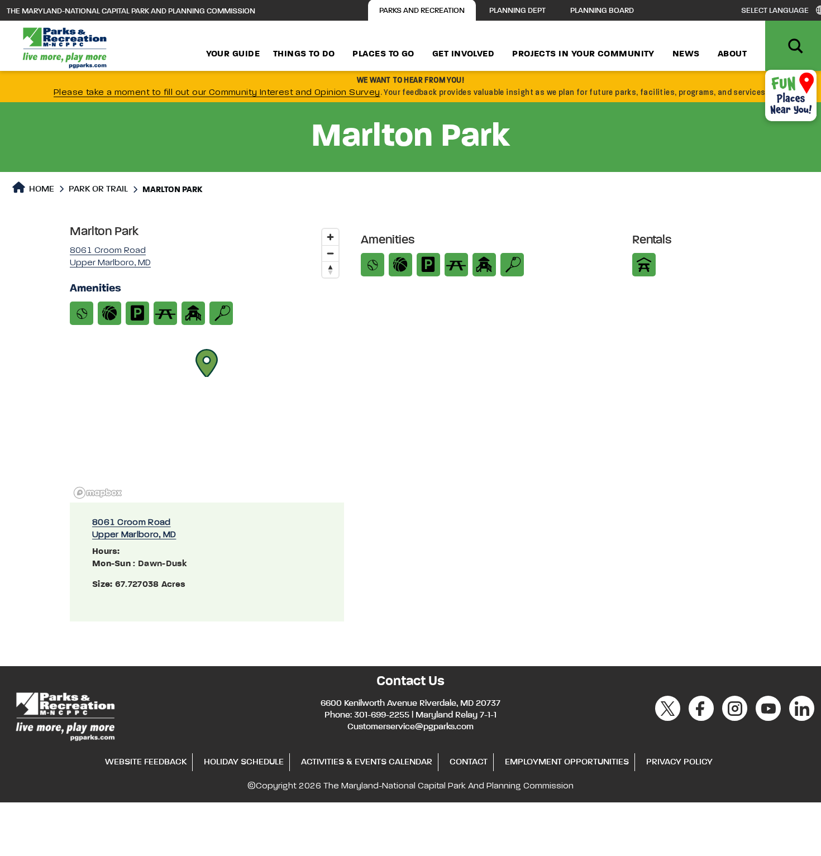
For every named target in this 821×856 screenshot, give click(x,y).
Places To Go (383, 54)
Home (40, 189)
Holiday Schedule (244, 762)
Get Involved (463, 54)
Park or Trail (98, 189)
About (732, 54)
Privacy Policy (679, 762)
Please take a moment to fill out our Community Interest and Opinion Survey (217, 92)
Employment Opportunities (567, 762)
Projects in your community (583, 54)
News (686, 54)
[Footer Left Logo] (64, 714)
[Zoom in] (330, 237)
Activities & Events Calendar (366, 762)
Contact (469, 762)
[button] (206, 363)
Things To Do (304, 54)
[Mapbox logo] (97, 492)
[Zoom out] (330, 253)
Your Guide (233, 54)
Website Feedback (146, 762)
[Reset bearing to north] (330, 269)
